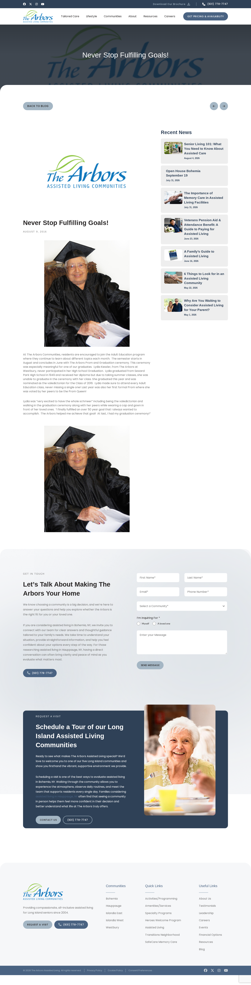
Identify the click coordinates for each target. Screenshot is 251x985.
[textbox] (179, 606)
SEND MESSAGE (150, 665)
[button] (172, 4)
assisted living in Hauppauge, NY (57, 796)
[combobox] (182, 606)
